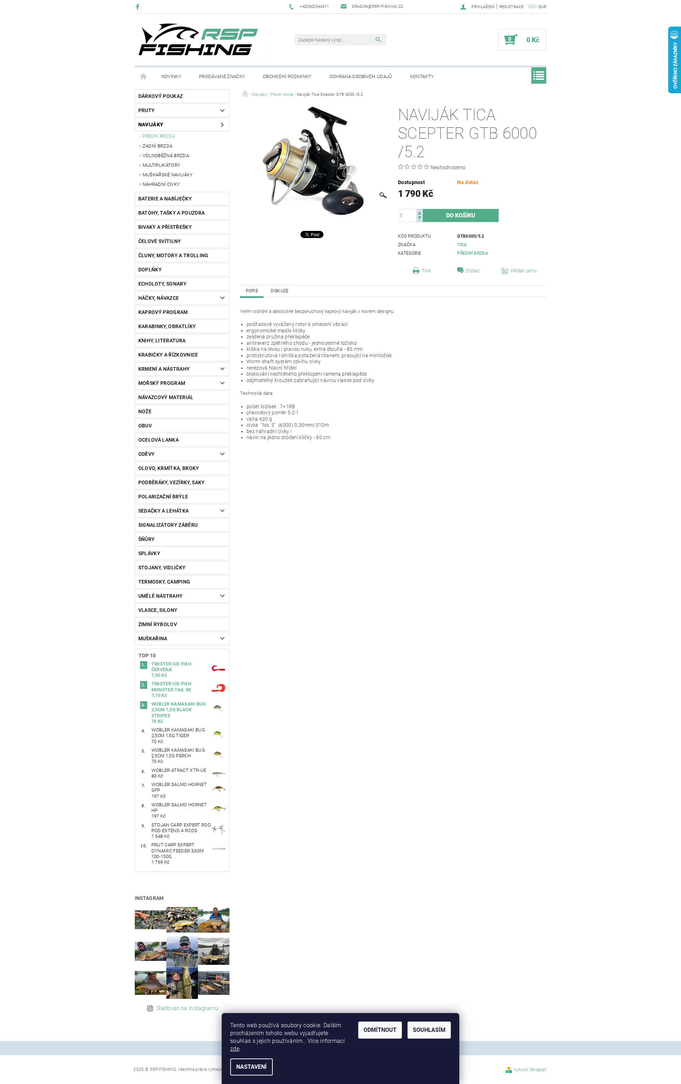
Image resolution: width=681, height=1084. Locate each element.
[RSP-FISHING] (204, 43)
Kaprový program (163, 312)
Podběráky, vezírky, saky (171, 482)
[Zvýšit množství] (419, 212)
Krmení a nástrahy (164, 369)
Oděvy (146, 454)
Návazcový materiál (166, 397)
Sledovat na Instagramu (187, 1008)
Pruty (146, 110)
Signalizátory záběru (168, 525)
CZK (532, 6)
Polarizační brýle (163, 496)
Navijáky (151, 124)
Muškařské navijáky (168, 174)
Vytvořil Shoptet (529, 1069)
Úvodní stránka (144, 76)
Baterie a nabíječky (165, 198)
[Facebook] (138, 7)
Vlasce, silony (157, 610)
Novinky (171, 76)
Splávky (149, 553)
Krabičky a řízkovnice (168, 355)
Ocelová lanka (158, 440)
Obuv (145, 425)
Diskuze (279, 290)
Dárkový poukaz (160, 96)
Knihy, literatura (162, 340)
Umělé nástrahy (160, 596)
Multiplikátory (161, 165)
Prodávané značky (222, 76)
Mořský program (161, 383)
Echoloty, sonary (162, 284)
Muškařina (152, 638)
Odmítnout (380, 1030)
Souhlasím (429, 1030)
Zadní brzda (158, 146)
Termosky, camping (164, 582)
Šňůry (146, 539)
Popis (252, 290)
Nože (144, 411)
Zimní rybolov (157, 624)
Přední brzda (159, 136)
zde (234, 1048)
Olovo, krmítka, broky (168, 468)
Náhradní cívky (161, 184)
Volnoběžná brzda (166, 155)
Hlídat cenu (524, 270)
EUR (542, 7)
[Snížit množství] (419, 218)
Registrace (511, 7)
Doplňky (150, 269)
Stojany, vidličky (162, 567)
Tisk (426, 270)
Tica (462, 244)
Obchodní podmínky (287, 76)
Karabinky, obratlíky (167, 326)
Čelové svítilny (159, 241)
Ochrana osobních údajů (361, 76)
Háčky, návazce (158, 298)
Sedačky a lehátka (163, 511)
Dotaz (473, 270)
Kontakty (422, 76)
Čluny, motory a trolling (173, 255)
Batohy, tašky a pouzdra (171, 213)
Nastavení (251, 1066)
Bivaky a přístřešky (165, 227)
